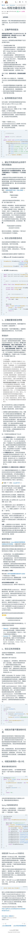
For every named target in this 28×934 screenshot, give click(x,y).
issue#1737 (17, 483)
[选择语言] (16, 2)
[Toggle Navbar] (26, 2)
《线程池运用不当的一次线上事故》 (15, 190)
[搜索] (22, 2)
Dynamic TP (7, 636)
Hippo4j (6, 628)
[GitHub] (20, 2)
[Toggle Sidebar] (2, 2)
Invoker (4, 11)
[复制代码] (25, 131)
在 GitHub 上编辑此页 (8, 916)
